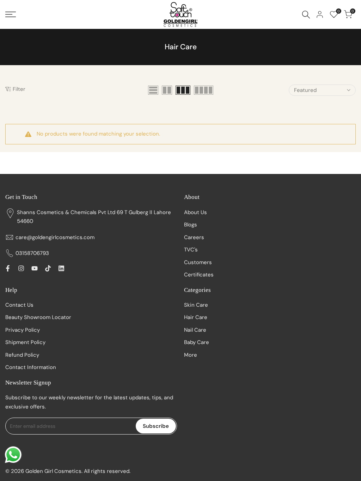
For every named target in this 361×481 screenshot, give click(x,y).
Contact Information (30, 367)
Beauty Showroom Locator (38, 317)
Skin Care (196, 304)
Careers (194, 237)
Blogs (190, 224)
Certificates (199, 274)
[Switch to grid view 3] (183, 90)
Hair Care (195, 317)
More (190, 354)
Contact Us (19, 304)
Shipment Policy (25, 342)
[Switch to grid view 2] (167, 90)
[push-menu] (10, 14)
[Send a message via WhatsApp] (13, 454)
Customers (198, 262)
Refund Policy (22, 354)
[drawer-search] (306, 15)
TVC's (191, 249)
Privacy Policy (22, 329)
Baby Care (196, 342)
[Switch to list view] (153, 90)
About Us (195, 212)
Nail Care (195, 329)
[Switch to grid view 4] (203, 90)
